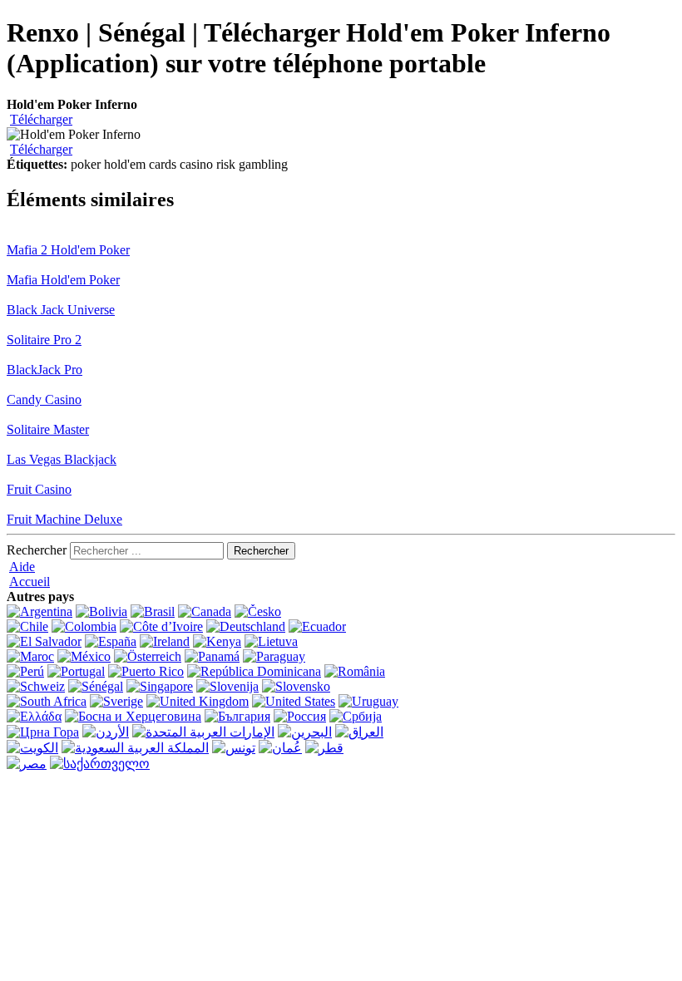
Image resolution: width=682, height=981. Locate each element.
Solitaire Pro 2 (44, 340)
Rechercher (37, 550)
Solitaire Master (48, 429)
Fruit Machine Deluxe (64, 519)
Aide (22, 567)
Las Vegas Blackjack (61, 459)
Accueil (29, 581)
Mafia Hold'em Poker (63, 280)
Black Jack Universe (61, 310)
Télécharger (41, 119)
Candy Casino (44, 399)
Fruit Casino (39, 489)
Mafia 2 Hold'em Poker (68, 250)
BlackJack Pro (44, 369)
